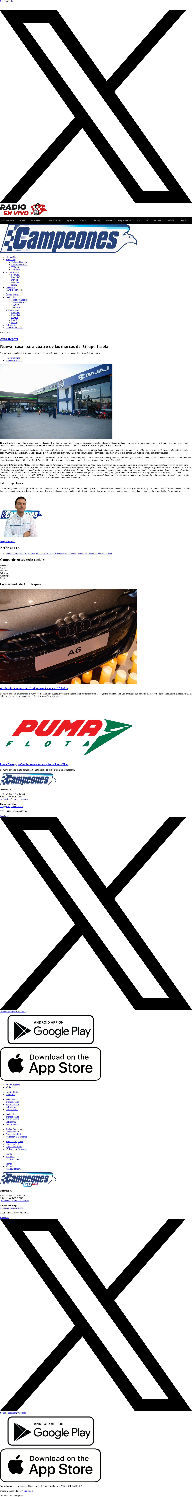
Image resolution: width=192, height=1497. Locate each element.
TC (132, 220)
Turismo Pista (22, 220)
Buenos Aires (12, 553)
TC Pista (68, 220)
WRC (179, 220)
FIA (20, 553)
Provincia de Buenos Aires (100, 553)
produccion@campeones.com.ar (14, 799)
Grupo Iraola (29, 553)
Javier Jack (41, 553)
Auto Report (9, 339)
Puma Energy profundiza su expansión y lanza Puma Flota (34, 764)
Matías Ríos (62, 553)
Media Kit (10, 1087)
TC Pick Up (81, 220)
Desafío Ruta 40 (39, 220)
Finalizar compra (13, 1159)
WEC (124, 220)
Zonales (94, 220)
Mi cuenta (10, 1156)
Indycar (14, 280)
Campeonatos (12, 1109)
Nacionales (10, 259)
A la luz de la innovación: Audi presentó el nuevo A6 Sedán (34, 688)
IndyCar (168, 220)
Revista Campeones (14, 1129)
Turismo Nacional (19, 264)
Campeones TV (13, 1131)
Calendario (10, 287)
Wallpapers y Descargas (16, 1137)
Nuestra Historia (13, 1085)
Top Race (55, 220)
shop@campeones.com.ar (11, 806)
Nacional (72, 553)
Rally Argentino (109, 220)
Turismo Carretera (19, 262)
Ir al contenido (6, 1)
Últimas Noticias (13, 257)
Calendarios (11, 1107)
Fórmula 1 (143, 220)
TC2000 (7, 220)
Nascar (14, 285)
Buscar (3, 332)
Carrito (9, 1154)
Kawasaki (51, 553)
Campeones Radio (14, 1134)
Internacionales (12, 272)
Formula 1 (15, 275)
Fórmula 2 (15, 277)
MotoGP (156, 220)
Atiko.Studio (27, 1491)
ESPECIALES (12, 1104)
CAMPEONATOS (14, 290)
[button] (96, 565)
